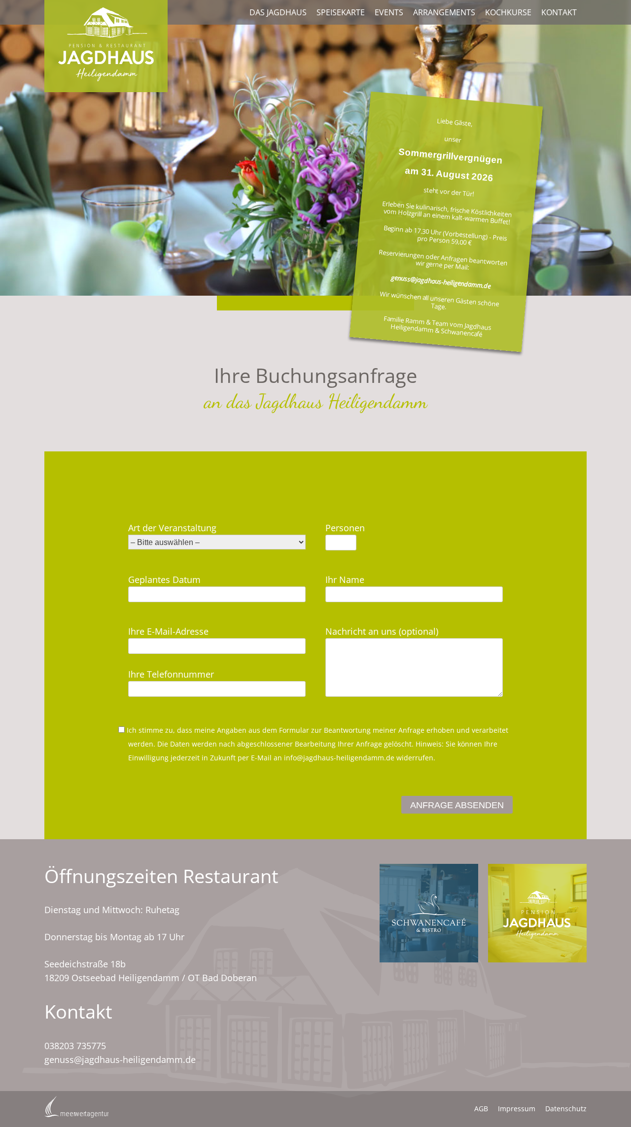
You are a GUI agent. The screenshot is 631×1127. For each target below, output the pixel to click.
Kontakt (559, 12)
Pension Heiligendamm (537, 913)
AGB (481, 1108)
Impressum (516, 1108)
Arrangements (444, 12)
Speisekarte (340, 12)
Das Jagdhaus (278, 12)
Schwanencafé (429, 913)
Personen (345, 528)
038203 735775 (75, 1046)
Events (389, 12)
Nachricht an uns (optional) (381, 631)
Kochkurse (508, 12)
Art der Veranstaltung (172, 528)
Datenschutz (566, 1108)
